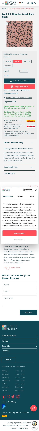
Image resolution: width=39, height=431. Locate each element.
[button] (2, 2)
